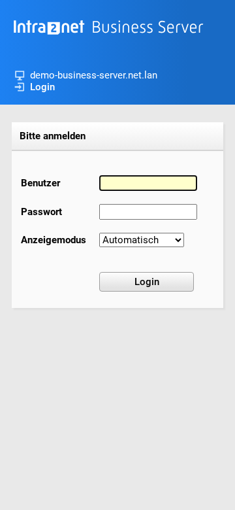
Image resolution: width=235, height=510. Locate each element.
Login (42, 87)
